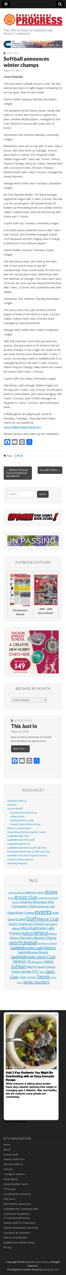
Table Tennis (27, 977)
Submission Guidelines (16, 1213)
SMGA (48, 961)
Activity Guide (17, 816)
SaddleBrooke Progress (37, 1262)
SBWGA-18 (22, 961)
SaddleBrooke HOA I (18, 836)
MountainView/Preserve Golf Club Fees (28, 851)
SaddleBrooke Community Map (21, 1208)
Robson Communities (19, 828)
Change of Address (14, 1174)
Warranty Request (17, 863)
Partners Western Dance (38, 938)
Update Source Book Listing (25, 824)
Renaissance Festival (47, 943)
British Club (26, 897)
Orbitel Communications (20, 859)
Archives (12, 804)
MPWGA (41, 933)
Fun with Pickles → (50, 470)
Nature (53, 933)
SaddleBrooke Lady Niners (33, 947)
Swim (42, 971)
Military (16, 928)
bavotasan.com (51, 1269)
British (11, 898)
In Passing (9, 1189)
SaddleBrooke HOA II (18, 843)
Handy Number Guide (22, 820)
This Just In (24, 726)
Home (7, 1144)
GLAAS (20, 919)
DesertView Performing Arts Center (26, 832)
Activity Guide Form (14, 1159)
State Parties (22, 971)
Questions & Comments (17, 1232)
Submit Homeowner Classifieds (21, 1227)
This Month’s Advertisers (17, 1204)
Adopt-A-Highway (17, 892)
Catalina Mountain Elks (36, 902)
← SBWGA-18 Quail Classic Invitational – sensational (17, 473)
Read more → (20, 748)
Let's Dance (35, 924)
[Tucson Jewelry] (33, 651)
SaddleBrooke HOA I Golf (20, 839)
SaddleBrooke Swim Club (33, 956)
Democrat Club (46, 906)
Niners (14, 938)
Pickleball (27, 942)
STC (35, 971)
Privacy (8, 1247)
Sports (31, 967)
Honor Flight (18, 924)
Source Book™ (15, 808)
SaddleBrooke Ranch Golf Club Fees (27, 847)
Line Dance (50, 924)
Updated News (23, 720)
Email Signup (11, 1179)
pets (13, 942)
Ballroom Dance (35, 892)
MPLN (28, 933)
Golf (31, 918)
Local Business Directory (23, 812)
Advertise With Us (17, 800)
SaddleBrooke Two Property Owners (27, 855)
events (43, 911)
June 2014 (13, 53)
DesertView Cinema (21, 913)
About (7, 1149)
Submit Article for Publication (19, 1222)
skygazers (37, 962)
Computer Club (23, 906)
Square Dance (45, 967)
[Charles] (33, 44)
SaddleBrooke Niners (33, 952)
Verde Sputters (36, 981)
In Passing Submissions (17, 1217)
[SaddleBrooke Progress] (33, 17)
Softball (18, 455)
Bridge (51, 892)
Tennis (43, 976)
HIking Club (47, 919)
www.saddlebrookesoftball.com (22, 427)
